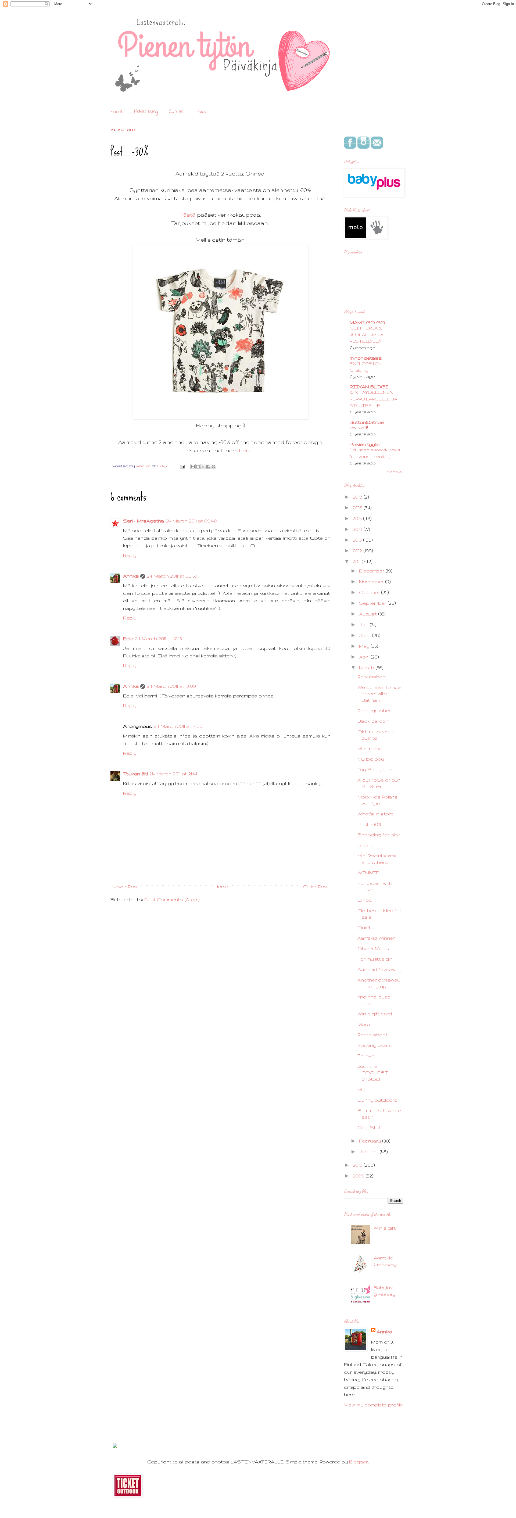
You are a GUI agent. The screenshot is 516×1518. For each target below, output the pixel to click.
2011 (357, 561)
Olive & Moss (373, 948)
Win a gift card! (375, 1013)
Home (116, 112)
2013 (358, 539)
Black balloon (373, 721)
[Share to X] (203, 466)
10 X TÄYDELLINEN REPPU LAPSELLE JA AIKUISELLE (373, 399)
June (365, 635)
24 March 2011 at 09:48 (191, 520)
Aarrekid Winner (376, 937)
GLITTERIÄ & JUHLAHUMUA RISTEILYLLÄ (367, 334)
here (245, 450)
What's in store (375, 813)
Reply (129, 555)
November (372, 581)
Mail (361, 1089)
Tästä (188, 215)
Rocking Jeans (374, 1045)
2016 (358, 507)
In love (365, 1055)
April (365, 656)
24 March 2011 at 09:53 (172, 575)
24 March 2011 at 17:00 (178, 726)
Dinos (364, 900)
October (370, 592)
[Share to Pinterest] (213, 466)
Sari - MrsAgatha (143, 520)
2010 (358, 1165)
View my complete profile (373, 1404)
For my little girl (374, 958)
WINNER (368, 872)
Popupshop (371, 676)
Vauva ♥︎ (359, 427)
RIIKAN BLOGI (369, 386)
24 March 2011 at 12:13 (158, 638)
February (370, 1140)
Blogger (358, 1461)
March (367, 667)
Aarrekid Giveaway (379, 969)
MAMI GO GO (367, 322)
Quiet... (365, 927)
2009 (359, 1175)
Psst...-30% (369, 824)
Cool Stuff (369, 1127)
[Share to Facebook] (208, 466)
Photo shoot (372, 1034)
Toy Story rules (376, 769)
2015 (358, 518)
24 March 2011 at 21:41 (173, 773)
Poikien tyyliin (365, 444)
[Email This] (193, 466)
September (373, 603)
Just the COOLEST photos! (372, 1073)
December (372, 570)
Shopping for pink (378, 834)
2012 (358, 550)
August (368, 613)
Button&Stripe (367, 422)
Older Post (316, 886)
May (365, 646)
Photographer (374, 710)
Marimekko (369, 748)
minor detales (366, 357)
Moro (363, 1024)
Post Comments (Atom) (172, 899)
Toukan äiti (135, 773)
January (369, 1151)
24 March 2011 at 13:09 (171, 686)
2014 (358, 529)
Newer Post (125, 886)
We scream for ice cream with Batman (379, 694)
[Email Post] (181, 466)
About (202, 112)
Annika (131, 575)
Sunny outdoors (377, 1099)
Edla (128, 638)
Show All (395, 472)
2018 (358, 496)
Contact (177, 112)
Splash (366, 845)
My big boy (370, 758)
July (364, 624)
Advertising (146, 112)
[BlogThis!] (198, 466)
